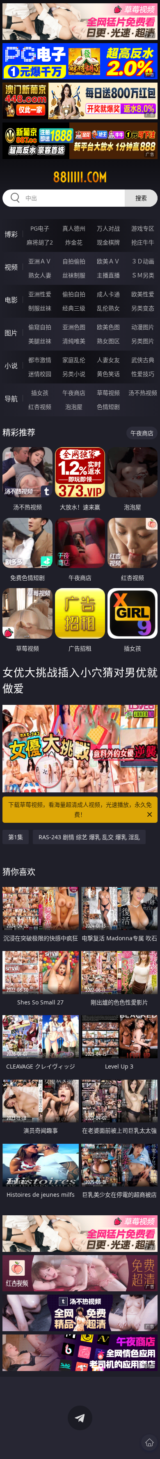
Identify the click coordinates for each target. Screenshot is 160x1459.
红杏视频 (39, 407)
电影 (11, 300)
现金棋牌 (108, 242)
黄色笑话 (108, 374)
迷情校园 (39, 374)
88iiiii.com (80, 177)
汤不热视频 (142, 393)
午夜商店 (73, 393)
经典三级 (73, 308)
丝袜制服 (73, 275)
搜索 (141, 198)
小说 (11, 365)
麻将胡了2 (40, 242)
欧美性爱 (142, 294)
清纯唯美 (73, 341)
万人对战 (108, 228)
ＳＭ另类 (142, 275)
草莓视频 (108, 393)
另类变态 (142, 308)
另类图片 (142, 341)
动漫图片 (142, 327)
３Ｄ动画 (142, 261)
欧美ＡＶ (108, 261)
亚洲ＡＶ (39, 261)
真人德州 (73, 228)
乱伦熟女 (108, 308)
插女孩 (39, 393)
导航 (11, 398)
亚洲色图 (73, 327)
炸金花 (73, 242)
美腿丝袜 (39, 341)
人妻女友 (108, 360)
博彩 (11, 234)
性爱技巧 (142, 374)
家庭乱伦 (73, 360)
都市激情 (39, 360)
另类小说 (73, 374)
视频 (11, 267)
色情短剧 (108, 407)
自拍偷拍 (73, 261)
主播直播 (108, 275)
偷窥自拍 (39, 327)
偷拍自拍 (73, 294)
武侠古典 (142, 360)
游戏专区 (142, 228)
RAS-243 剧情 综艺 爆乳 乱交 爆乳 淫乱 (89, 837)
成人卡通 (108, 294)
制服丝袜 (39, 308)
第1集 (15, 837)
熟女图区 (108, 341)
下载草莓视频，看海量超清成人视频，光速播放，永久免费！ (80, 809)
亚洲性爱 (39, 294)
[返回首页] (149, 1442)
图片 (11, 332)
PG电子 (39, 228)
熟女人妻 (39, 275)
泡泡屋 (73, 407)
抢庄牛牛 (142, 242)
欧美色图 (108, 327)
